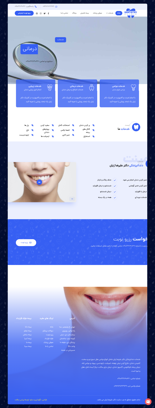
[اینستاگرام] (41, 13)
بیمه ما (28, 342)
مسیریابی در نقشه (68, 350)
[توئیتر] (44, 13)
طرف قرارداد (49, 338)
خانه (51, 327)
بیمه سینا (27, 346)
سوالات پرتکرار (48, 331)
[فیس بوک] (48, 13)
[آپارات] (37, 13)
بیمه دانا (28, 327)
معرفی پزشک (48, 342)
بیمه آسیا (27, 338)
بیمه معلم (27, 331)
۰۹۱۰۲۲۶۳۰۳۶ (123, 378)
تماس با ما (49, 346)
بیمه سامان (27, 334)
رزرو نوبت (49, 334)
